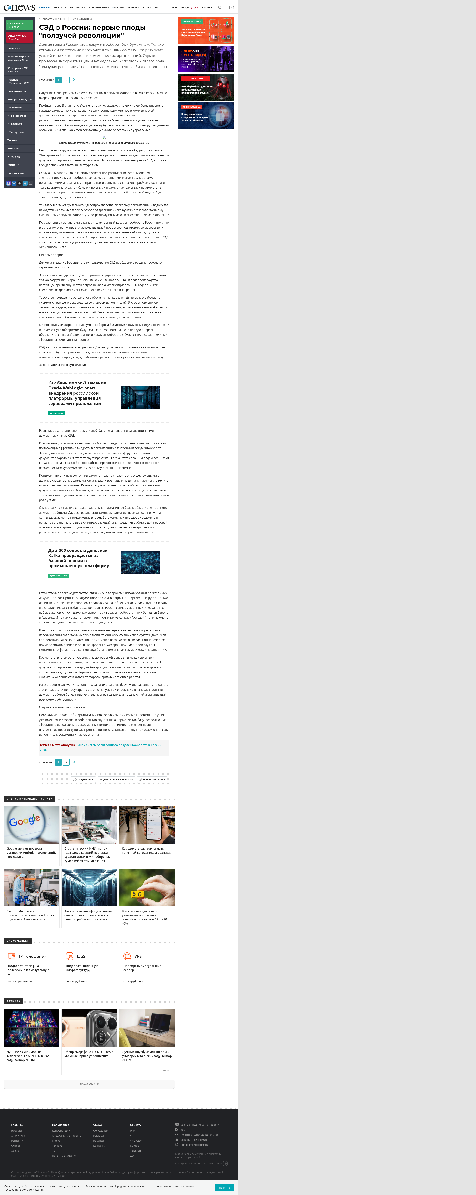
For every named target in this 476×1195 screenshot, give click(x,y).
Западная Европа (155, 612)
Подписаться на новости (116, 779)
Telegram (136, 1150)
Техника (57, 1145)
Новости (16, 1130)
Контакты (99, 1145)
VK (131, 1135)
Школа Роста (15, 48)
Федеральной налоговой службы (131, 645)
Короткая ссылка (154, 779)
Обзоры (16, 1145)
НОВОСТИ (60, 7)
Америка (48, 617)
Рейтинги (13, 164)
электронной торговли (126, 598)
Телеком (12, 140)
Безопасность (15, 107)
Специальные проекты (67, 1135)
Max (132, 1130)
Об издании (100, 1130)
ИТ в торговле (15, 132)
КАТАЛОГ (207, 7)
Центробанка (95, 645)
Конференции (61, 1130)
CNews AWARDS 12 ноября (16, 37)
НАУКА (147, 7)
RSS (182, 1129)
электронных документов (111, 110)
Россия (110, 608)
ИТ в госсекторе (16, 115)
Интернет (13, 148)
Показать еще (89, 1084)
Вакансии (99, 1140)
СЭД (139, 93)
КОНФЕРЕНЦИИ (99, 7)
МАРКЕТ (119, 7)
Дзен (133, 1155)
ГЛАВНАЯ (45, 7)
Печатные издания (64, 1155)
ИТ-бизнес (13, 156)
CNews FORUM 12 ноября (16, 25)
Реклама (98, 1135)
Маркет (57, 1140)
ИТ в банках (14, 124)
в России (150, 93)
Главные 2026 (18, 81)
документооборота (120, 93)
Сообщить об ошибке (194, 1139)
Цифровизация (16, 91)
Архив (15, 1150)
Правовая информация (195, 1144)
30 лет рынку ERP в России (17, 69)
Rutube (134, 1145)
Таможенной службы (85, 650)
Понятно (224, 1187)
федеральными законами (94, 513)
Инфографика (16, 173)
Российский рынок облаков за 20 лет (18, 58)
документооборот (108, 143)
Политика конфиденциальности (200, 1134)
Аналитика (78, 7)
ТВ (156, 7)
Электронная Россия (55, 155)
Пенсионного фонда (54, 650)
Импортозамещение (19, 99)
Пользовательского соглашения (24, 1189)
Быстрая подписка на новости (199, 1124)
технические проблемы (133, 183)
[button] (220, 7)
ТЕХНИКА (133, 7)
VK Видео (136, 1140)
